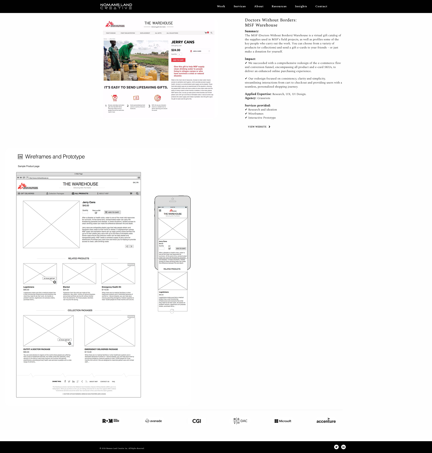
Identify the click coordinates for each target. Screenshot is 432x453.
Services (240, 6)
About (259, 6)
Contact (321, 6)
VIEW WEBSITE (257, 127)
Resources (279, 6)
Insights (301, 6)
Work (221, 6)
